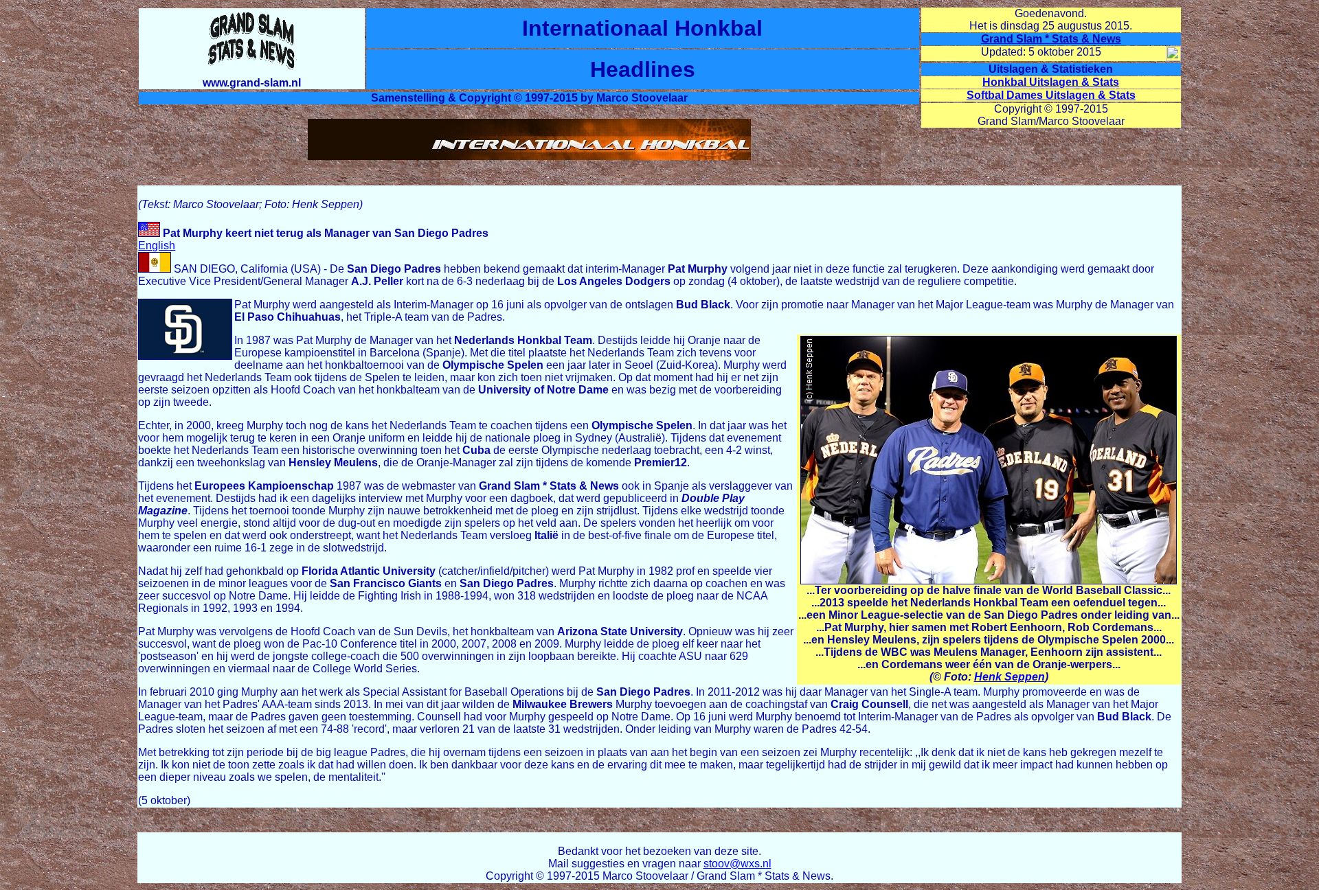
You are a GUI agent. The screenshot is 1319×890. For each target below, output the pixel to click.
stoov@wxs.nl (737, 863)
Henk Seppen (1009, 677)
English (156, 245)
